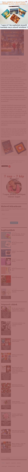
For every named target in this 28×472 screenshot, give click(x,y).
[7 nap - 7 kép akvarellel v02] (14, 14)
